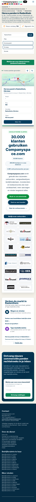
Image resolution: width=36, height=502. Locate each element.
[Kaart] (27, 70)
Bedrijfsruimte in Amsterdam (10, 489)
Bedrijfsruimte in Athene (9, 469)
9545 (6, 321)
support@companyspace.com (11, 419)
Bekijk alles (18, 343)
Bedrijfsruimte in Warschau (10, 466)
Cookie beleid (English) (9, 443)
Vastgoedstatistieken (8, 446)
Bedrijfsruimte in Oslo (8, 490)
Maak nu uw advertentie (18, 196)
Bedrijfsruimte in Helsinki (9, 482)
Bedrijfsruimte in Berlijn (9, 457)
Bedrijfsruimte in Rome (9, 461)
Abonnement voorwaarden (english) (13, 438)
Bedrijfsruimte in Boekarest (10, 464)
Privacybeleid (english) (9, 441)
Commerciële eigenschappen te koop (13, 8)
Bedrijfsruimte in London (9, 454)
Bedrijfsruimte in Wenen (9, 462)
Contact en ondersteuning (10, 436)
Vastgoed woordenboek (9, 444)
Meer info (18, 122)
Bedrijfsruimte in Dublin (9, 485)
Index (3, 447)
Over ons (4, 434)
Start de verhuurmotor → (18, 208)
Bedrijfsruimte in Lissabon (10, 476)
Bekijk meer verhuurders (18, 216)
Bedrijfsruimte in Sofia (8, 480)
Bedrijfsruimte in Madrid (9, 459)
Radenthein (28, 10)
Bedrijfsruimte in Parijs (9, 456)
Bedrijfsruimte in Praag (9, 477)
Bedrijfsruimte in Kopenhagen (11, 484)
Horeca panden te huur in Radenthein (17, 336)
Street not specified (11, 323)
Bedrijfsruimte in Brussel (9, 487)
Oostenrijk (5, 6)
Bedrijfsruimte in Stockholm (10, 479)
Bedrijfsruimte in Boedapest (10, 467)
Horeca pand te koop (8, 10)
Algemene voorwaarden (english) (12, 439)
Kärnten (19, 10)
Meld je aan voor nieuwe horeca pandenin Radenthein (18, 62)
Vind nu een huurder (18, 202)
